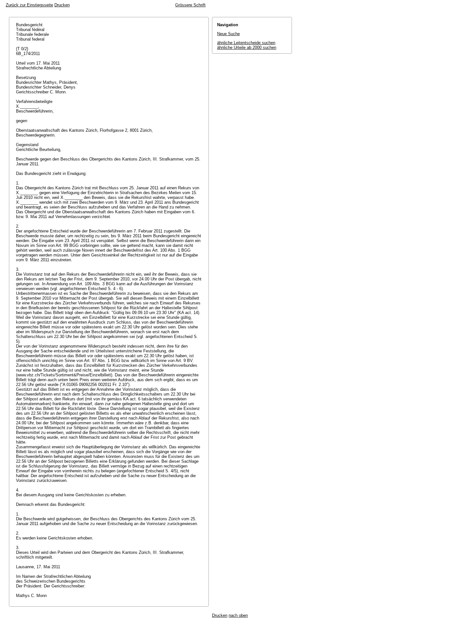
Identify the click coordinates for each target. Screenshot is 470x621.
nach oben (238, 615)
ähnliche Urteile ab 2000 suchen (246, 47)
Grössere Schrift (190, 5)
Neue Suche (228, 33)
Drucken (62, 5)
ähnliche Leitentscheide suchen (246, 42)
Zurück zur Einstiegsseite (29, 5)
